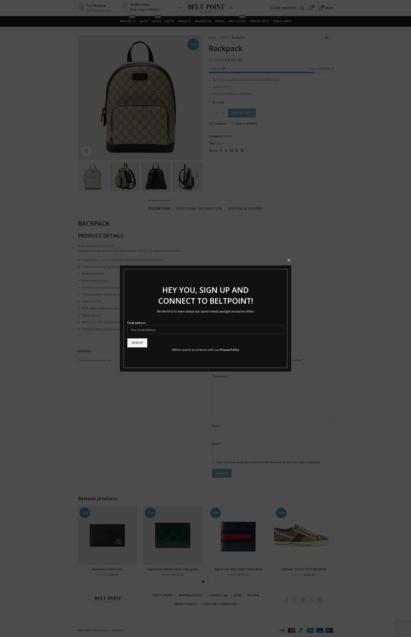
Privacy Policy (229, 349)
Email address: (136, 322)
